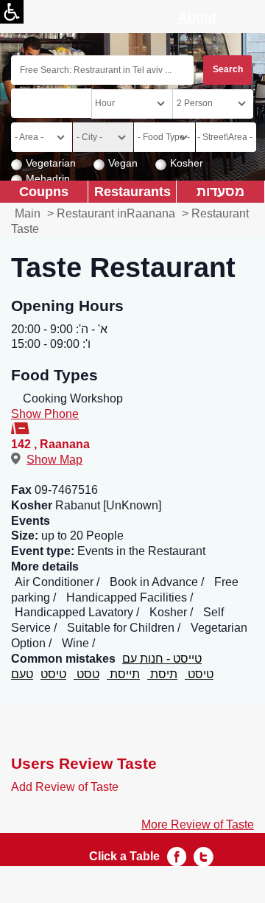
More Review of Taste (197, 824)
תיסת (162, 674)
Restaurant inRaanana (116, 213)
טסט (86, 674)
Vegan (123, 163)
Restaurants (132, 191)
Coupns (43, 191)
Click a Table (124, 856)
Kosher (186, 163)
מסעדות (220, 191)
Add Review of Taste (65, 787)
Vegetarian (51, 163)
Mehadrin (48, 178)
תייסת (123, 674)
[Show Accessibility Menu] (12, 12)
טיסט (53, 674)
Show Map (54, 459)
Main (27, 213)
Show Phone (45, 414)
